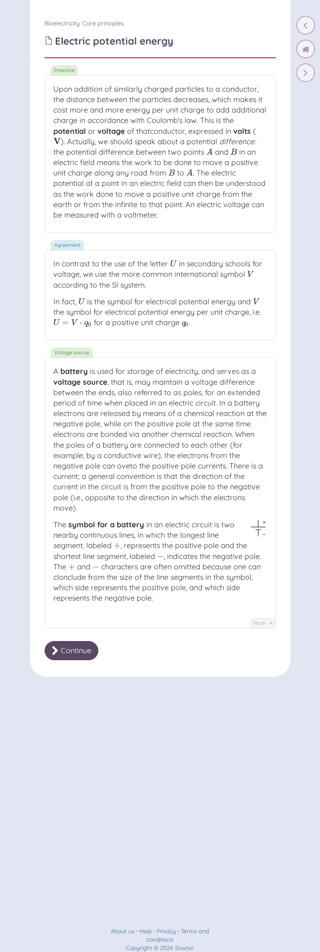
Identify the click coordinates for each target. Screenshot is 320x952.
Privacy (166, 931)
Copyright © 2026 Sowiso (160, 948)
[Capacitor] (305, 72)
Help (146, 931)
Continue (75, 650)
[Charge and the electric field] (305, 25)
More (260, 623)
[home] (305, 49)
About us (123, 931)
